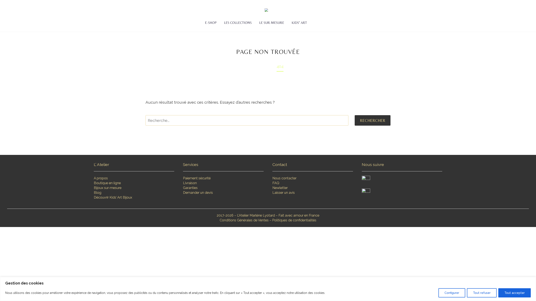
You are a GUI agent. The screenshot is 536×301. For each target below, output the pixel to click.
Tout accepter (514, 293)
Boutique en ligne (107, 183)
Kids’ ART (299, 23)
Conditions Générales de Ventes (244, 220)
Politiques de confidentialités (294, 220)
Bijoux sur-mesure (107, 188)
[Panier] (324, 23)
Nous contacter (284, 178)
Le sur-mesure (271, 23)
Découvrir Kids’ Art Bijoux (113, 197)
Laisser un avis (283, 193)
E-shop (210, 23)
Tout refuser (482, 293)
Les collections (238, 23)
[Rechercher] (314, 23)
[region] (268, 289)
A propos (101, 178)
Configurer (452, 293)
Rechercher (372, 120)
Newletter (280, 188)
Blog (97, 193)
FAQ (275, 183)
